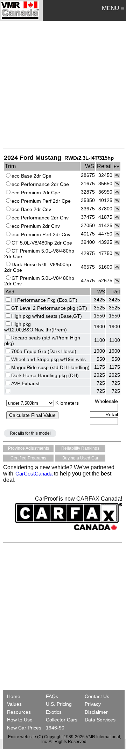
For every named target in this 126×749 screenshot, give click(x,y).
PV (116, 175)
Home (14, 696)
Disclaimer (96, 712)
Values (14, 704)
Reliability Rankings (80, 448)
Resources (19, 712)
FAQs (52, 696)
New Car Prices (24, 728)
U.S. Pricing (59, 704)
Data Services (100, 719)
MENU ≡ (113, 8)
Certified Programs (28, 458)
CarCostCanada (33, 474)
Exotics (54, 712)
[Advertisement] (63, 84)
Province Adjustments (28, 448)
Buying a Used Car (80, 458)
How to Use (20, 719)
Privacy (93, 704)
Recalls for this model (30, 433)
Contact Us (97, 696)
